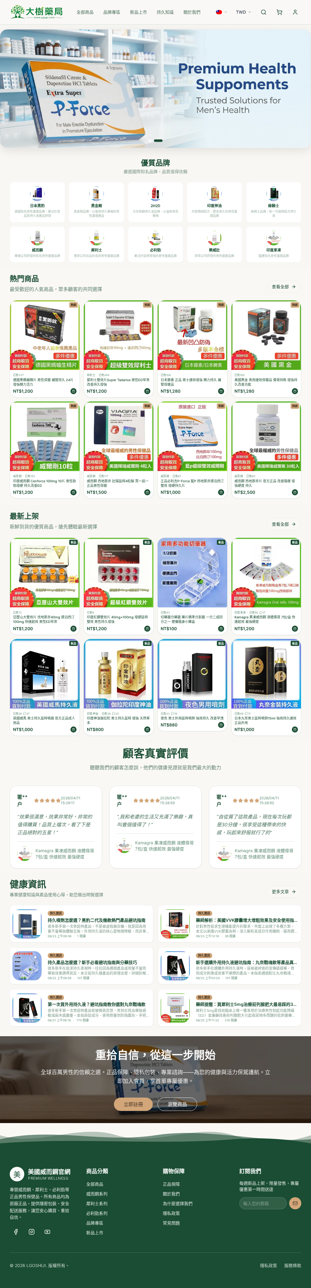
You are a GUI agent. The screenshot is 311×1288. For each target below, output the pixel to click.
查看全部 (280, 286)
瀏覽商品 (177, 1104)
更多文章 (280, 891)
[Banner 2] (158, 140)
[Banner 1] (150, 140)
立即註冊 (133, 1104)
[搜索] (264, 12)
